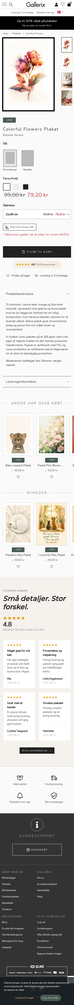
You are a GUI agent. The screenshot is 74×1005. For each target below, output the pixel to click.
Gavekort (39, 849)
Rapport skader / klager (49, 953)
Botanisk (8, 135)
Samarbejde (43, 890)
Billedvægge (8, 877)
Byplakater (7, 903)
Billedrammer (9, 890)
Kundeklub (43, 941)
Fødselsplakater (10, 896)
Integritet (6, 947)
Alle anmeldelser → (37, 750)
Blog (4, 922)
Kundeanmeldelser (47, 884)
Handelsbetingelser (12, 934)
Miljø (39, 896)
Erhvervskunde (45, 947)
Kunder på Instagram (13, 928)
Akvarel (18, 135)
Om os (40, 877)
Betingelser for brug (12, 941)
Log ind (41, 922)
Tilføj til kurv (39, 251)
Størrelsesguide (21, 227)
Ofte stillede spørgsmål (49, 934)
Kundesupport (44, 928)
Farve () (10, 178)
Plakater (6, 884)
